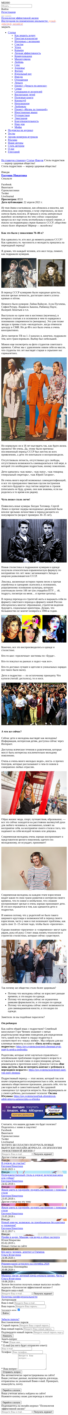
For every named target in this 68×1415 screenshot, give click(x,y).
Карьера (19, 50)
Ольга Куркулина (11, 1254)
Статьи (12, 32)
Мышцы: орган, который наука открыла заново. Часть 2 (32, 1275)
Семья (18, 88)
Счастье (19, 44)
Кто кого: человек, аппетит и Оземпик (23, 1252)
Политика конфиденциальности (19, 1296)
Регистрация (8, 12)
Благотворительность (27, 121)
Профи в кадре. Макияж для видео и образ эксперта (30, 1237)
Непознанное (22, 103)
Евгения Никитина (14, 175)
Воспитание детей (25, 94)
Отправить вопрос (12, 1372)
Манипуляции (23, 59)
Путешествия (22, 115)
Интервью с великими (27, 41)
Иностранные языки (26, 112)
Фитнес (19, 71)
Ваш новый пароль (12, 1328)
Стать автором (16, 145)
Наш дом (20, 124)
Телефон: (6, 1352)
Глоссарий (14, 151)
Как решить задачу (25, 35)
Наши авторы (15, 142)
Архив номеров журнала (23, 136)
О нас (11, 148)
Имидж (19, 76)
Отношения (21, 79)
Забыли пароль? (10, 1319)
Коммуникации (23, 56)
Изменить (7, 1336)
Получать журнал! (43, 1154)
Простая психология (26, 38)
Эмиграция (21, 118)
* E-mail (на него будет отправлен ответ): (24, 1345)
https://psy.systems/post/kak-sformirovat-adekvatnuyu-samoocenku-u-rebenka (28, 1097)
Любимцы (20, 106)
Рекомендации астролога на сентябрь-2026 (25, 1263)
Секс (17, 65)
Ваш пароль (8, 1306)
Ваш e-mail (7, 1302)
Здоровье (20, 68)
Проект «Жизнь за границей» (31, 109)
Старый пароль (9, 1325)
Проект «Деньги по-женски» (31, 85)
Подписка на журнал (20, 130)
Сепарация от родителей (28, 91)
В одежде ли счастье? (13, 1163)
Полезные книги (24, 97)
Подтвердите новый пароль (17, 1332)
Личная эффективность (28, 53)
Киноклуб (20, 100)
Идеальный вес (23, 73)
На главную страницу (13, 160)
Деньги (19, 82)
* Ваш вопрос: (9, 1368)
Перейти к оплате (11, 1390)
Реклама (12, 140)
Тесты (11, 133)
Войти (5, 9)
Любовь (19, 62)
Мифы (18, 127)
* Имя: (5, 1342)
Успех (18, 47)
